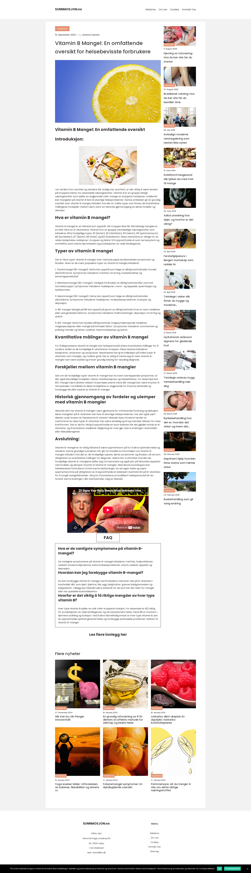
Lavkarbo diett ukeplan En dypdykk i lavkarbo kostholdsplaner (168, 719)
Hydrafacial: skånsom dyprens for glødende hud (178, 341)
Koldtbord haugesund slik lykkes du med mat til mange (178, 179)
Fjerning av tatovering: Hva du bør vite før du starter (178, 57)
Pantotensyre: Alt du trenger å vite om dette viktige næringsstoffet (171, 787)
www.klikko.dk (99, 852)
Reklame (151, 9)
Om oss (163, 9)
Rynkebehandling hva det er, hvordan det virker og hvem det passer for (177, 422)
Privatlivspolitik (232, 868)
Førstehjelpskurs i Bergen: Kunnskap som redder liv (178, 260)
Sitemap (154, 851)
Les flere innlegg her (108, 634)
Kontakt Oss (189, 9)
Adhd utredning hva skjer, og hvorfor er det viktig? (178, 220)
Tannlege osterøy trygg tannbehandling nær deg (179, 382)
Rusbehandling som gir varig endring (178, 501)
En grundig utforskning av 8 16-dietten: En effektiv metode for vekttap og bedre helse (123, 719)
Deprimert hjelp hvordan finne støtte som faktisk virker (179, 463)
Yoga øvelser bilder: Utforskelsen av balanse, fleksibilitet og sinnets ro (77, 787)
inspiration (169, 44)
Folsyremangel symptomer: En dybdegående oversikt (122, 786)
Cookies (174, 9)
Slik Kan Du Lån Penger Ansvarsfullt (69, 718)
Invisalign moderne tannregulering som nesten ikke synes (176, 138)
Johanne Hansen (90, 35)
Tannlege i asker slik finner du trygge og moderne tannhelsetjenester (177, 301)
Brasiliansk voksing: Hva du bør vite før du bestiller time (179, 98)
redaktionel (62, 28)
